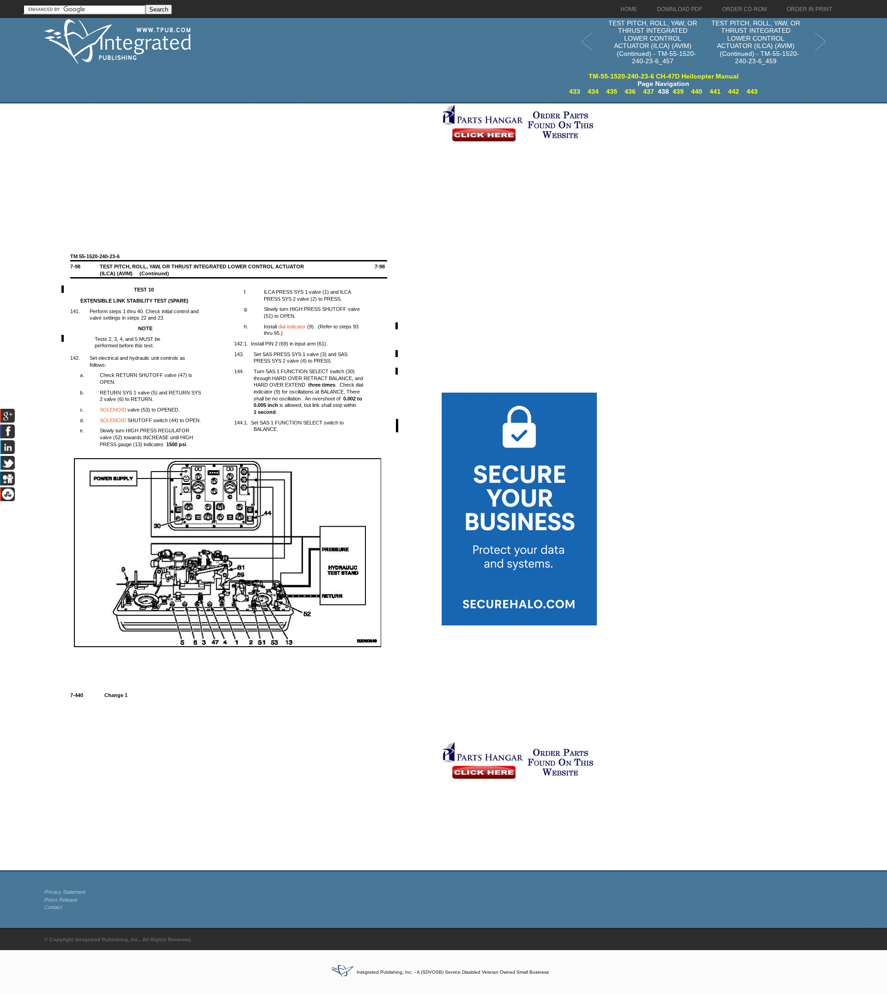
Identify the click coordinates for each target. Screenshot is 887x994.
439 (678, 91)
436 (630, 91)
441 (715, 91)
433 (574, 91)
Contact (53, 907)
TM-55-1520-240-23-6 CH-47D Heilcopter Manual (664, 76)
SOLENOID (113, 409)
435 (611, 91)
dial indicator (292, 326)
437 (648, 91)
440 (696, 91)
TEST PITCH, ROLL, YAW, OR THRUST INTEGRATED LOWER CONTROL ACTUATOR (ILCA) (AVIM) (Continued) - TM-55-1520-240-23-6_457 (652, 42)
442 (733, 91)
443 (752, 91)
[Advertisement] (240, 168)
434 (593, 91)
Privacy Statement (64, 892)
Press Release (61, 900)
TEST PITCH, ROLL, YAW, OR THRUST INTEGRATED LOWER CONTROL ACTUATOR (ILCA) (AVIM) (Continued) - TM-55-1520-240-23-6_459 (755, 42)
